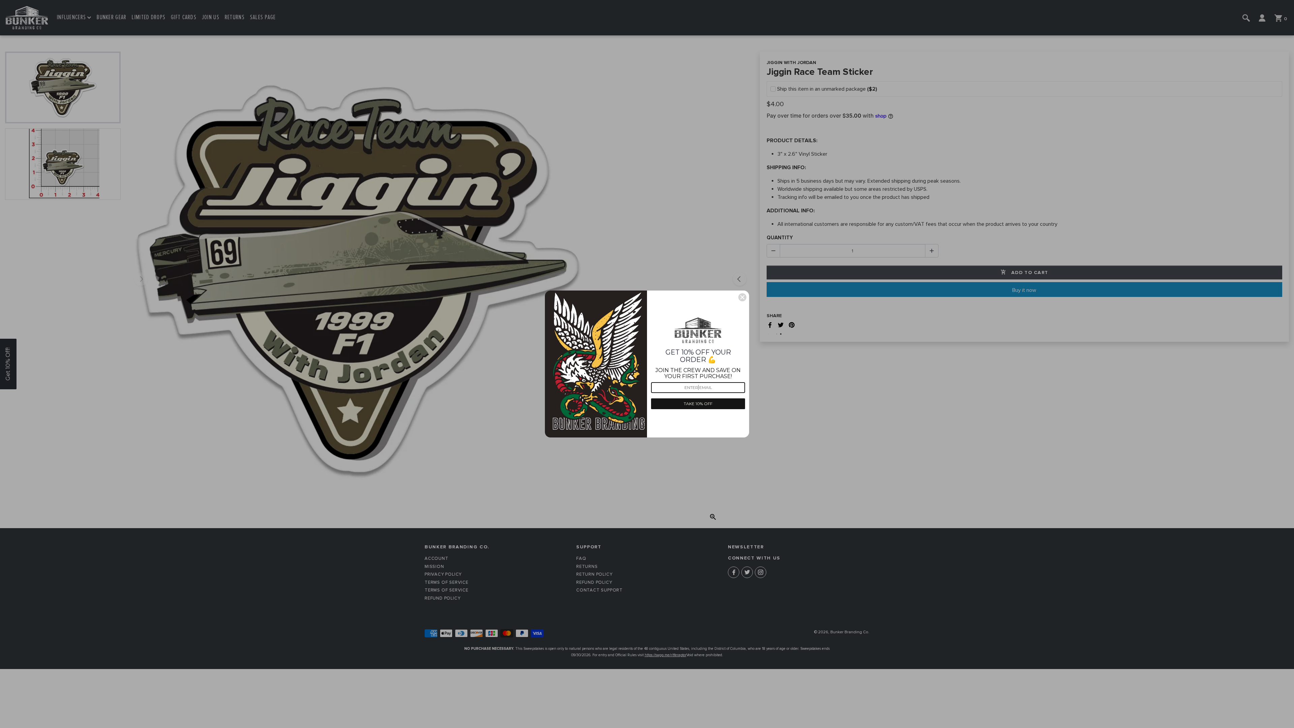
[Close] (742, 297)
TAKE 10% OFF (698, 403)
